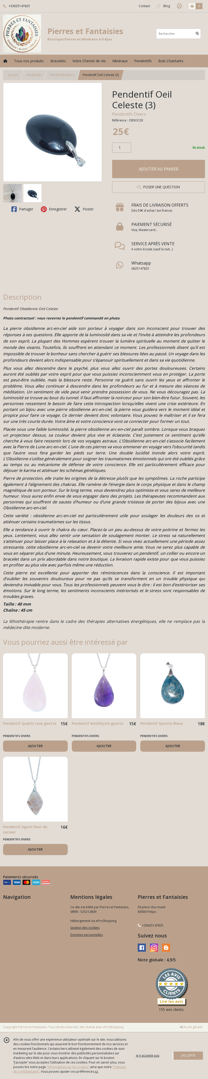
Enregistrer (57, 209)
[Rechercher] (197, 34)
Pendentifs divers (62, 75)
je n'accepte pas (147, 1055)
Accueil (13, 75)
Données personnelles (86, 935)
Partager (25, 209)
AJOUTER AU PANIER (158, 169)
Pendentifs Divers (129, 114)
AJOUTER (35, 746)
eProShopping (113, 1027)
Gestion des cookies (84, 928)
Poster (88, 209)
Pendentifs (34, 75)
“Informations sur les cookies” (68, 1067)
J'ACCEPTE (188, 1055)
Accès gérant (192, 1027)
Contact (144, 6)
